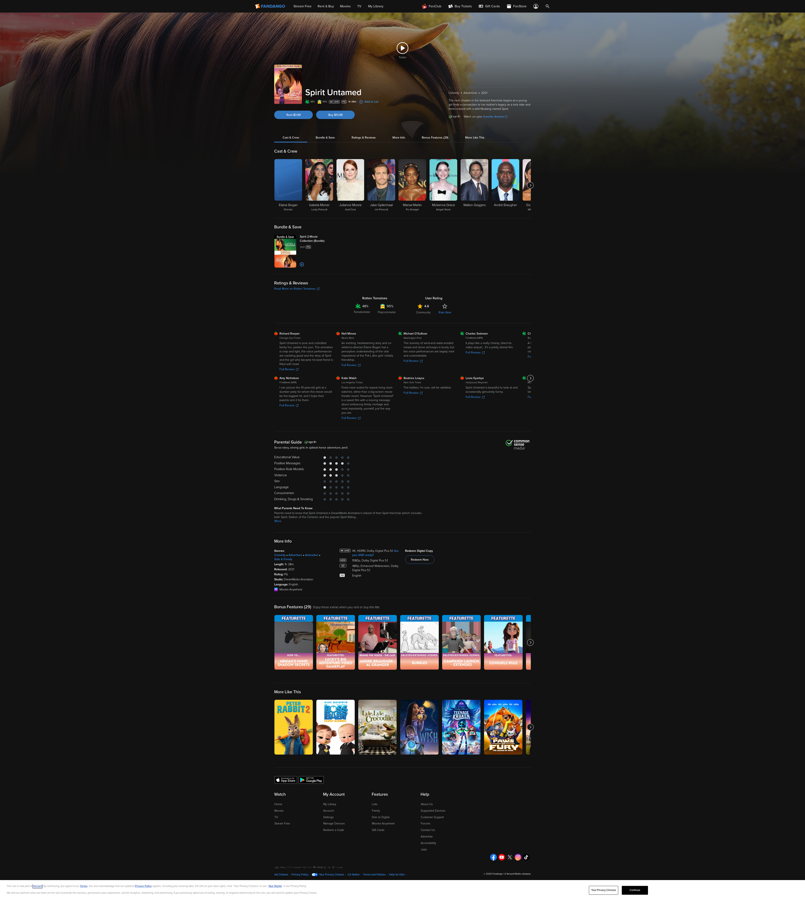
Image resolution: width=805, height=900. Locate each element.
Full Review (286, 369)
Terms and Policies (374, 874)
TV (276, 817)
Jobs (424, 849)
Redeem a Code (333, 830)
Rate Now (445, 312)
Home (278, 804)
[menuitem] (489, 6)
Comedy (280, 555)
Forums (425, 823)
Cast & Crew (291, 137)
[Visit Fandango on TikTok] (526, 857)
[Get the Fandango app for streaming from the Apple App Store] (285, 780)
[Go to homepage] (270, 6)
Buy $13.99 (335, 115)
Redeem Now (419, 559)
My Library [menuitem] (375, 6)
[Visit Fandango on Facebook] (493, 857)
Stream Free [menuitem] (302, 6)
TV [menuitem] (359, 6)
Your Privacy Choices (331, 874)
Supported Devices (433, 810)
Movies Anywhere (383, 823)
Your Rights (275, 886)
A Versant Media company (517, 874)
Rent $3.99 (293, 115)
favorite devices (493, 116)
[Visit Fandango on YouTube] (501, 857)
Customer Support (432, 817)
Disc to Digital (381, 817)
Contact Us (428, 830)
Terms (83, 886)
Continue (635, 890)
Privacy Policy (300, 874)
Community (423, 312)
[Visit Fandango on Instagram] (518, 857)
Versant (37, 886)
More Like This (474, 137)
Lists (374, 804)
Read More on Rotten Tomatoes (295, 288)
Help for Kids (397, 874)
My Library (329, 804)
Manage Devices (334, 823)
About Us (427, 804)
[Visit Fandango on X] (509, 857)
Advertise (427, 836)
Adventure (295, 555)
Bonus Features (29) (435, 137)
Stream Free (282, 823)
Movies (278, 810)
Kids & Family (283, 559)
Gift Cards (378, 830)
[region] (402, 890)
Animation (311, 555)
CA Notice (354, 874)
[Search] (547, 6)
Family (376, 810)
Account (328, 810)
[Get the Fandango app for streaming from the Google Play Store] (311, 780)
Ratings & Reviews (364, 137)
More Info (398, 137)
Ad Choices (281, 874)
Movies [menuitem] (345, 6)
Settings (328, 817)
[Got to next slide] (530, 185)
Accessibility (428, 843)
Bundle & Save (325, 137)
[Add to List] (302, 264)
